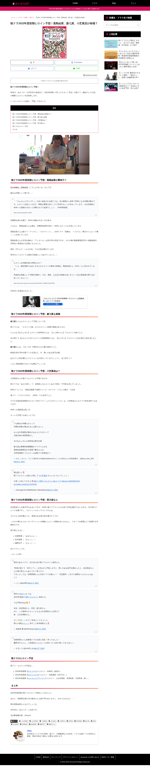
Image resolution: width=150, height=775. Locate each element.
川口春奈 (53, 721)
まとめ (15, 129)
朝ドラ (15, 721)
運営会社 (46, 757)
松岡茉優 (78, 721)
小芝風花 (44, 721)
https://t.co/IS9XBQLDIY (70, 481)
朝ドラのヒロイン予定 (20, 126)
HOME (38, 757)
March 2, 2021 (19, 462)
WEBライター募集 (107, 757)
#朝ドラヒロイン (46, 481)
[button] (138, 25)
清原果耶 (33, 724)
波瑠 (94, 721)
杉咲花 (71, 721)
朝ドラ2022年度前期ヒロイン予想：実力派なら (29, 123)
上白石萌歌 (24, 721)
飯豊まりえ (52, 724)
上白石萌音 (34, 721)
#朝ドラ (36, 481)
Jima (29, 731)
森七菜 (87, 721)
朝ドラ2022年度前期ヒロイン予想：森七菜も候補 (30, 117)
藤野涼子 (42, 724)
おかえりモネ (33, 675)
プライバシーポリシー (70, 757)
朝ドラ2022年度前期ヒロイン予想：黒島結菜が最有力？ (32, 114)
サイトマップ (56, 757)
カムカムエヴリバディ (36, 678)
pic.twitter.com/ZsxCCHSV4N (25, 484)
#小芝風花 (43, 476)
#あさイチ (57, 481)
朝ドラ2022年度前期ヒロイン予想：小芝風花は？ (30, 120)
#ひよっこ (25, 623)
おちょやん (32, 671)
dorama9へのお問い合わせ (90, 757)
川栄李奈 (62, 721)
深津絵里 (24, 724)
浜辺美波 (15, 724)
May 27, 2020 (39, 648)
